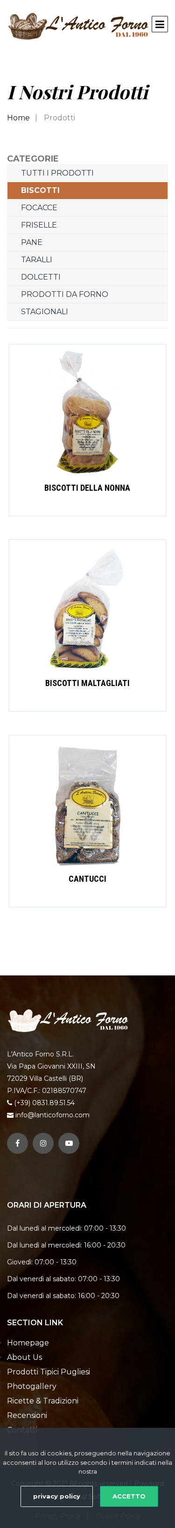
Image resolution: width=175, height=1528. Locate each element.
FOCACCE (39, 207)
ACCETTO (129, 1496)
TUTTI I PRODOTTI (57, 173)
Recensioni (27, 1415)
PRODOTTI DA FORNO (64, 294)
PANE (31, 242)
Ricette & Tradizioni (42, 1400)
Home (18, 117)
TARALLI (36, 259)
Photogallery (31, 1386)
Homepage (28, 1342)
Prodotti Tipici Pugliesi (48, 1371)
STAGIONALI (44, 311)
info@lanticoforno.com (52, 1115)
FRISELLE (39, 225)
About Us (24, 1357)
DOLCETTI (41, 277)
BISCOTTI (40, 190)
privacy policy (56, 1496)
